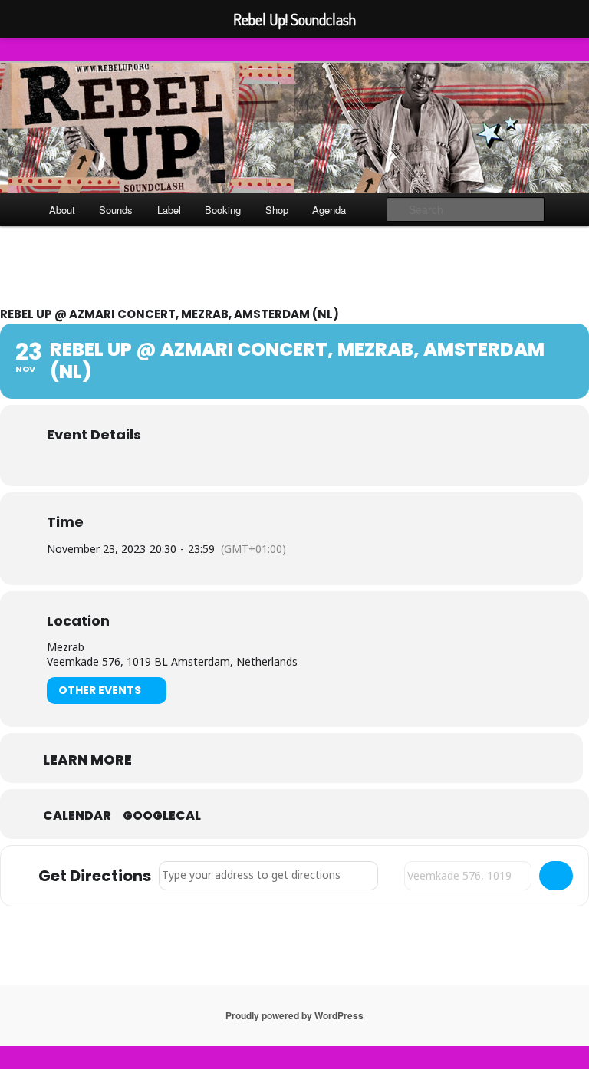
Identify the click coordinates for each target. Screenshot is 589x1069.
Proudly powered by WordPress (294, 1015)
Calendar (77, 816)
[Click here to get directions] (556, 875)
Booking (223, 209)
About (62, 209)
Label (169, 209)
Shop (276, 209)
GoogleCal (162, 816)
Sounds (116, 209)
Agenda (329, 209)
